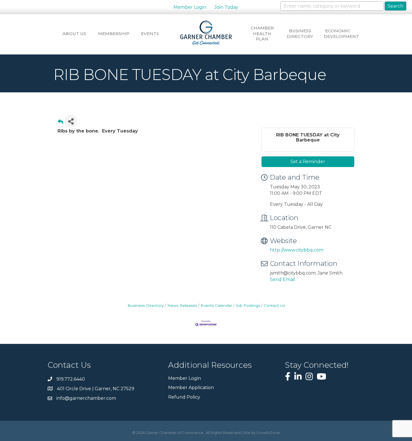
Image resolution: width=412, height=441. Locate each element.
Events (150, 33)
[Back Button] (60, 122)
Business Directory (300, 33)
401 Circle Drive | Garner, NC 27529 (95, 388)
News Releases (182, 305)
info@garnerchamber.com (86, 398)
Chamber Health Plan (262, 33)
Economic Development (338, 33)
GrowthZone (268, 432)
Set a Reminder (307, 161)
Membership (112, 33)
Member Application (191, 387)
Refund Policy (184, 397)
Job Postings (248, 305)
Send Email (282, 279)
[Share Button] (70, 121)
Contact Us (274, 305)
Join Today (226, 7)
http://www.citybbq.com (296, 250)
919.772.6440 (70, 379)
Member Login (189, 7)
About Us (74, 33)
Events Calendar (216, 305)
